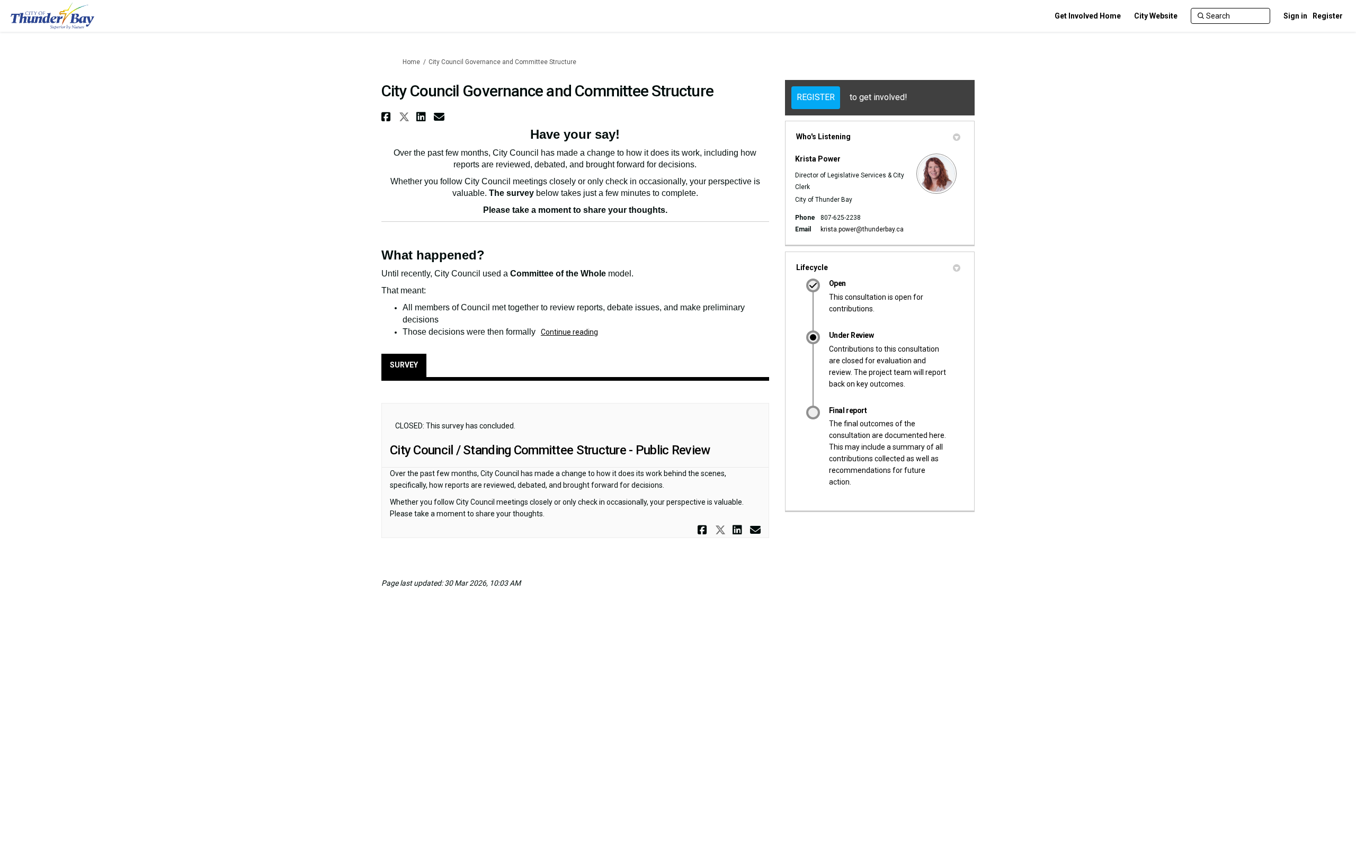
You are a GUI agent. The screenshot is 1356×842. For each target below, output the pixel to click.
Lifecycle (812, 267)
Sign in (1295, 16)
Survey (404, 365)
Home (411, 62)
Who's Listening (823, 136)
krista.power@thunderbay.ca (862, 229)
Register (1328, 16)
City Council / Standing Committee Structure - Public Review (550, 450)
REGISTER (816, 97)
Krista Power (818, 159)
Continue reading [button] (569, 332)
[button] (387, 116)
